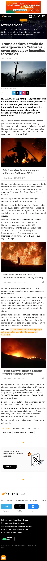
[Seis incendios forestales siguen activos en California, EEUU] (23, 152)
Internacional (6, 428)
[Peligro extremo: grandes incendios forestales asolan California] (23, 353)
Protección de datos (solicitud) (12, 529)
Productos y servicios (9, 523)
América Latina (7, 500)
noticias (31, 432)
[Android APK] (8, 538)
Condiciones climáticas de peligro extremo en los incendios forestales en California (21, 332)
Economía (34, 500)
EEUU (28, 428)
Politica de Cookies (24, 526)
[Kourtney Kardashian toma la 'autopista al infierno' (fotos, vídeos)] (23, 257)
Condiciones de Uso (20, 520)
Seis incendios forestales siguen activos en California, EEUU (21, 172)
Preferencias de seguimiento (11, 532)
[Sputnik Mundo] (7, 17)
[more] (43, 177)
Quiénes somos (6, 520)
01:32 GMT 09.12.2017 (9, 59)
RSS (26, 529)
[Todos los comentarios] (3, 557)
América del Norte (18, 428)
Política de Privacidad (9, 526)
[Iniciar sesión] (34, 16)
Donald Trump (6, 432)
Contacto (21, 523)
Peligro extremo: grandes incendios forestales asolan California (22, 372)
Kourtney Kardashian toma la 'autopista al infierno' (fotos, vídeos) (23, 276)
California (36, 428)
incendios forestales (20, 432)
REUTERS (5, 88)
